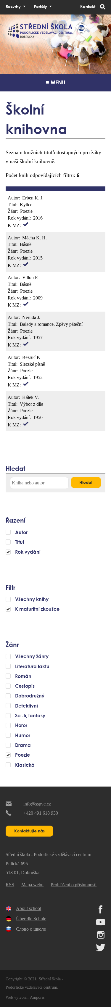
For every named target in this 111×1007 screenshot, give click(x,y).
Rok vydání (28, 552)
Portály (40, 6)
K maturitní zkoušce (37, 609)
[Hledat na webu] (102, 7)
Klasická (25, 765)
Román (23, 676)
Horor (21, 725)
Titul (19, 542)
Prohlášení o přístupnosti (73, 884)
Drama (23, 745)
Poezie (22, 755)
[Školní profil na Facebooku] (100, 911)
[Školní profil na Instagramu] (100, 937)
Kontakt (87, 6)
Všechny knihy (32, 599)
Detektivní (26, 706)
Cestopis (25, 686)
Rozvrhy (13, 6)
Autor (21, 532)
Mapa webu (32, 884)
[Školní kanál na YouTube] (100, 924)
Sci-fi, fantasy (30, 715)
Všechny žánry (32, 656)
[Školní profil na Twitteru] (100, 950)
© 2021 (29, 979)
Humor (22, 735)
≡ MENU (55, 82)
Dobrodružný (29, 696)
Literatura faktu (32, 666)
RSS (10, 884)
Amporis (37, 997)
